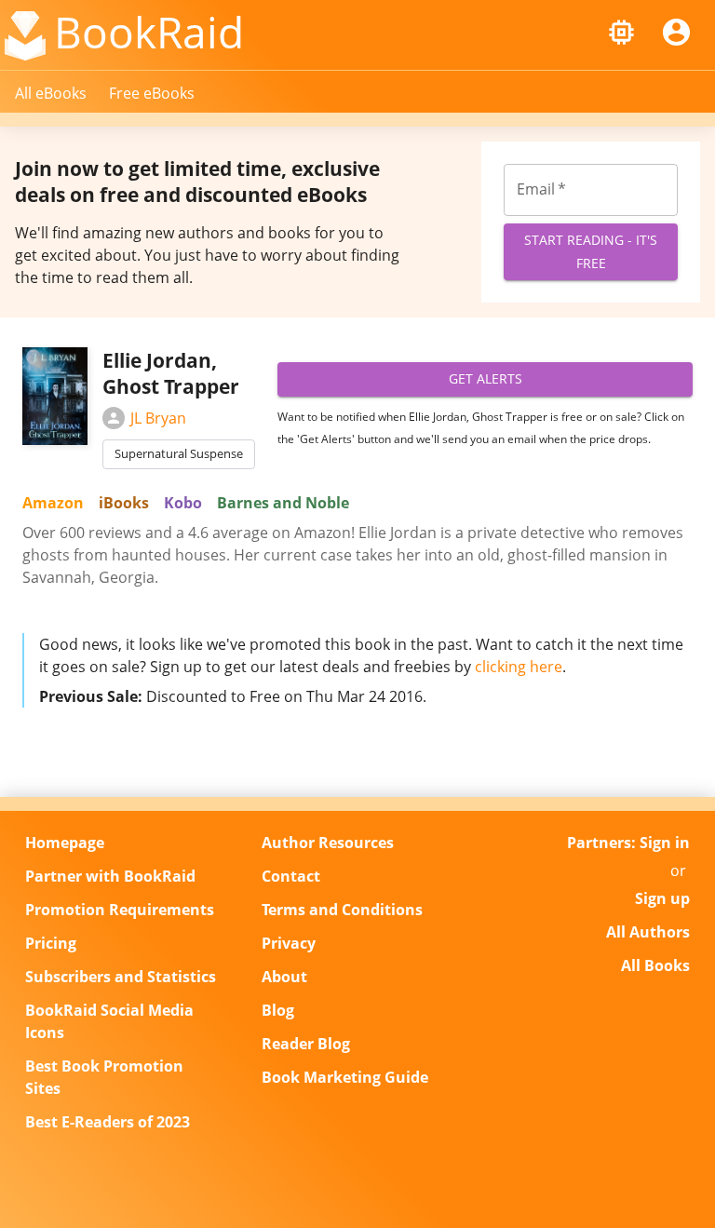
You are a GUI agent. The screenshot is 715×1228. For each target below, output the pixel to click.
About (284, 976)
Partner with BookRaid (110, 876)
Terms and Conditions (342, 909)
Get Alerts (485, 378)
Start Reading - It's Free (590, 251)
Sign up (662, 898)
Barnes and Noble (283, 503)
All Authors (648, 932)
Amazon (53, 503)
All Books (655, 965)
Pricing (50, 943)
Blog (278, 1010)
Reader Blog (306, 1043)
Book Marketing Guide (345, 1077)
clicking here (518, 666)
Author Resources (328, 842)
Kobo (183, 503)
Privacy (289, 943)
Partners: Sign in (628, 842)
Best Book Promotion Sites (104, 1077)
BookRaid (149, 32)
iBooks (124, 503)
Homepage (64, 842)
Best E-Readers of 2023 (107, 1122)
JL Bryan (158, 418)
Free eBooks (152, 93)
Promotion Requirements (119, 909)
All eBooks (51, 93)
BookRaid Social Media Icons (109, 1021)
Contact (291, 876)
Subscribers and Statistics (120, 976)
